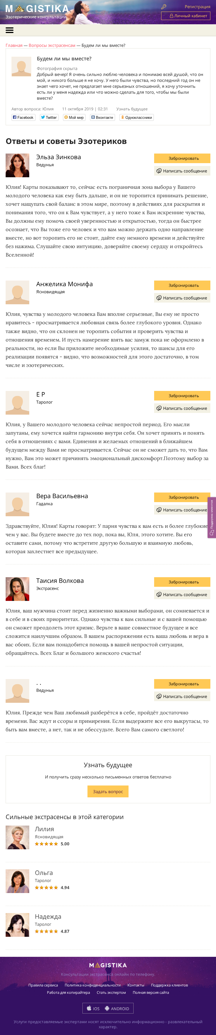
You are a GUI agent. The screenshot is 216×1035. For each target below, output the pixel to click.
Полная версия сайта (151, 992)
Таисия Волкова (60, 580)
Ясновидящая (50, 291)
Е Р (40, 394)
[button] (212, 517)
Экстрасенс (47, 588)
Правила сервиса (43, 985)
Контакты (135, 985)
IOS (96, 1008)
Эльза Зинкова (58, 156)
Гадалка (44, 503)
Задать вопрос (108, 791)
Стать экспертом (111, 992)
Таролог (44, 402)
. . (38, 682)
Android (119, 1008)
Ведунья (45, 164)
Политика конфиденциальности (93, 985)
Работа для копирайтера (68, 992)
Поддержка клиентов (169, 985)
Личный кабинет (190, 15)
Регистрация (197, 6)
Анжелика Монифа (64, 283)
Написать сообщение (185, 171)
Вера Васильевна (62, 495)
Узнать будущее (132, 108)
